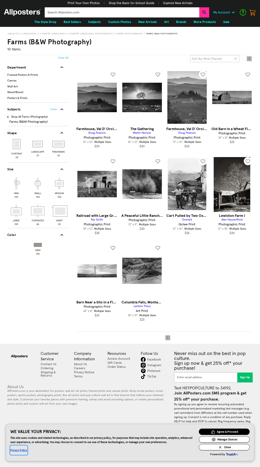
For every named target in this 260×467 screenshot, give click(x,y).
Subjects (13, 34)
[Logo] (22, 12)
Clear (53, 109)
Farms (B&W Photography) (162, 34)
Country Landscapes (52, 34)
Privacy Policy (18, 450)
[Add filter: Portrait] (17, 144)
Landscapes (29, 34)
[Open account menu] (233, 12)
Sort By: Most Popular (207, 58)
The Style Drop (45, 22)
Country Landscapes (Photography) (91, 34)
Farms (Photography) (130, 34)
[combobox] (122, 12)
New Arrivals (147, 22)
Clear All (63, 57)
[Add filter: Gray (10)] (38, 244)
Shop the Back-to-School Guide (131, 3)
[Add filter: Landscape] (37, 144)
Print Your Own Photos (84, 3)
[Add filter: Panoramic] (58, 144)
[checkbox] (16, 187)
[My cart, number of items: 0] (252, 12)
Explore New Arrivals (178, 3)
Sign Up (245, 377)
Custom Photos (119, 22)
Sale (226, 22)
